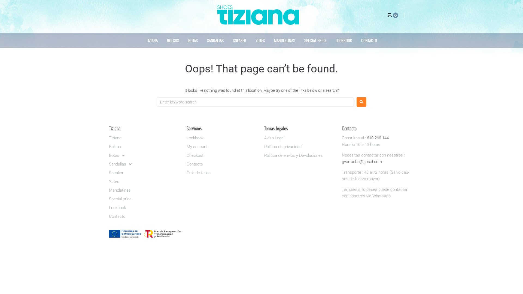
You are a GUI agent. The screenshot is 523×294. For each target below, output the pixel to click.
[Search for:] (255, 102)
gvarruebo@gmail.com (362, 161)
